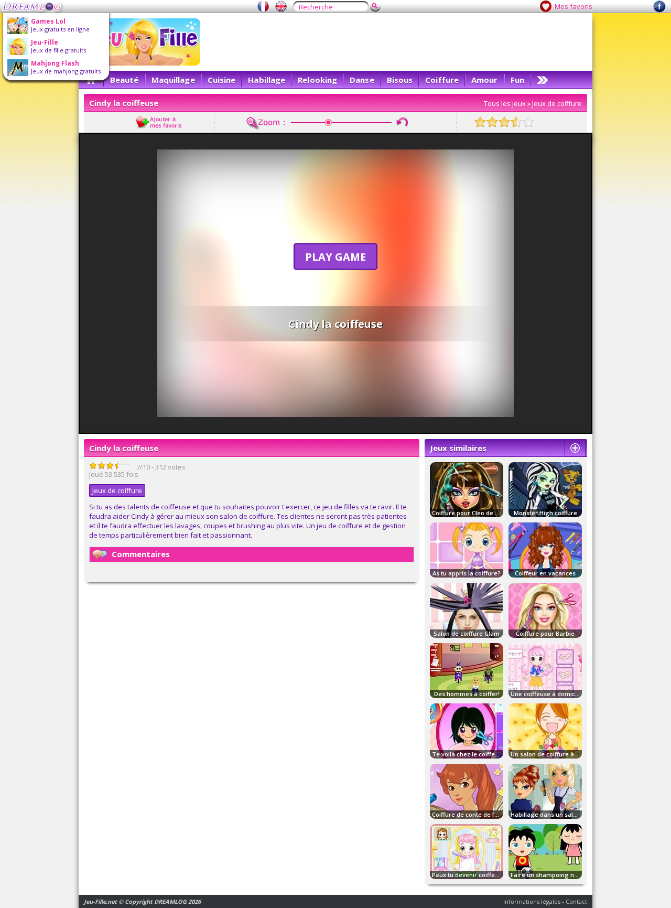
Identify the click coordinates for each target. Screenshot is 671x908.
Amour (484, 79)
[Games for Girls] (281, 6)
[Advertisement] (396, 42)
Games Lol (48, 21)
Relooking (317, 79)
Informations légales (531, 901)
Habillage (266, 79)
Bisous (400, 79)
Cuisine (222, 79)
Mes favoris (573, 6)
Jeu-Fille (44, 42)
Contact (576, 901)
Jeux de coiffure (557, 103)
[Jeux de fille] (263, 6)
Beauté (124, 79)
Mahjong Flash (55, 63)
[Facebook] (659, 10)
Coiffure (442, 79)
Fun (517, 79)
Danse (362, 79)
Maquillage (173, 79)
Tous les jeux (505, 103)
